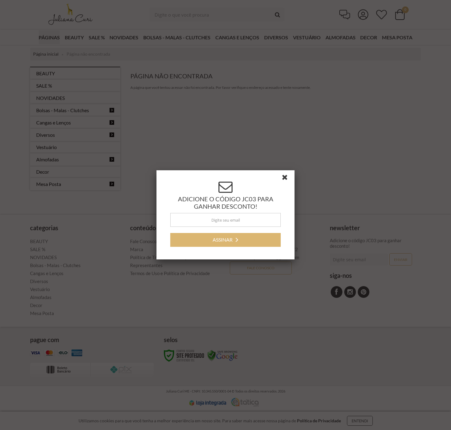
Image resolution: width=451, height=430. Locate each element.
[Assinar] (225, 240)
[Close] (287, 178)
